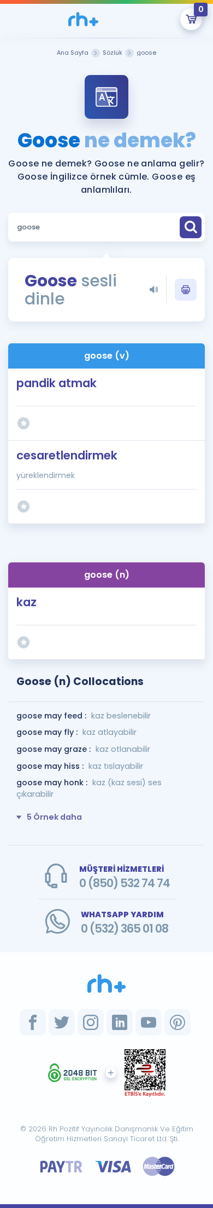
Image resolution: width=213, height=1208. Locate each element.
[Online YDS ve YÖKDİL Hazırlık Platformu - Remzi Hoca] (106, 983)
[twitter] (62, 1022)
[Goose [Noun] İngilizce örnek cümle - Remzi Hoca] (83, 19)
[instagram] (91, 1022)
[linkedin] (119, 1022)
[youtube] (148, 1022)
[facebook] (33, 1022)
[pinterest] (177, 1022)
